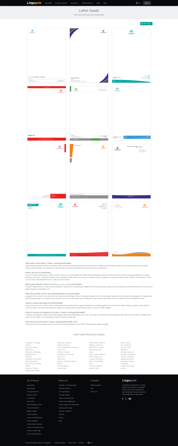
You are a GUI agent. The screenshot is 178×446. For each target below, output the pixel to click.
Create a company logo (66, 398)
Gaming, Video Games (32, 370)
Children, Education (63, 345)
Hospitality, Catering (127, 361)
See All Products (32, 414)
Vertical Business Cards (34, 404)
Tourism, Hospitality (127, 357)
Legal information (60, 443)
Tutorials (61, 414)
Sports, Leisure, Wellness (97, 354)
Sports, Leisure (126, 343)
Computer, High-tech (95, 366)
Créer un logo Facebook (34, 424)
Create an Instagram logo (35, 427)
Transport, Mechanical (96, 359)
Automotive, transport (64, 343)
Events (91, 352)
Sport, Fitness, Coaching (33, 363)
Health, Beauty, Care (95, 357)
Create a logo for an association (69, 404)
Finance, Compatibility (96, 361)
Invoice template (32, 421)
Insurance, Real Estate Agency (67, 361)
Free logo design (64, 395)
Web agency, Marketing (33, 352)
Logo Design (31, 388)
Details (59, 363)
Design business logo (65, 408)
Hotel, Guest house (95, 350)
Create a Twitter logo (34, 430)
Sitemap (81, 443)
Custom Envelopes (33, 408)
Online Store (29, 350)
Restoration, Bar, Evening (65, 354)
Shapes (27, 366)
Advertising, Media (31, 361)
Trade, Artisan (61, 368)
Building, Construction (96, 345)
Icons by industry (64, 391)
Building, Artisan (30, 354)
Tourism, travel (126, 347)
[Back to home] (34, 2)
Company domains (64, 388)
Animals (27, 345)
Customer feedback (65, 411)
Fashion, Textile (94, 368)
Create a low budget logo (67, 401)
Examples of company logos (68, 385)
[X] (126, 399)
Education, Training (31, 368)
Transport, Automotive (128, 354)
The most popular (63, 366)
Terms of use (72, 443)
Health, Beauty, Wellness (97, 343)
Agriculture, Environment (33, 359)
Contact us (93, 391)
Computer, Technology (32, 343)
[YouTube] (130, 399)
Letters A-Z (61, 357)
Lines (90, 363)
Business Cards (32, 395)
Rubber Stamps (32, 411)
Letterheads (31, 398)
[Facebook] (122, 399)
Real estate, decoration (96, 347)
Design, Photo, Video (127, 366)
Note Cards (30, 401)
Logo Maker (48, 3)
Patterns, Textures (63, 352)
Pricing (61, 417)
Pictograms (124, 363)
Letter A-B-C (61, 350)
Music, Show (61, 359)
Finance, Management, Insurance (67, 347)
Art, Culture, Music (31, 347)
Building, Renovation (127, 359)
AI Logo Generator (61, 3)
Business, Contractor (127, 352)
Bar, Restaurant (126, 345)
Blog (104, 3)
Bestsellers (124, 350)
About (98, 3)
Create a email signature (34, 417)
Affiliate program (95, 385)
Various (123, 368)
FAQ (91, 388)
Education (28, 357)
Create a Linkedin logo (34, 434)
